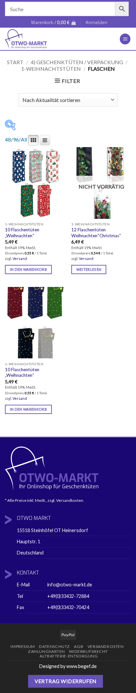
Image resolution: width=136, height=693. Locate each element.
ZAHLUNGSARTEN (46, 651)
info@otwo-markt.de (69, 584)
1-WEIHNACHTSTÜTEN (51, 68)
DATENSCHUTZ (54, 646)
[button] (53, 23)
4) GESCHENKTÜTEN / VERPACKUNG (77, 62)
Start (15, 62)
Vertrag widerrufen (65, 681)
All (24, 139)
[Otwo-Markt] (52, 39)
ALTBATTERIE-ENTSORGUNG (69, 656)
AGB (78, 646)
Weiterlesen (89, 269)
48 (8, 139)
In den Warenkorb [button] (28, 269)
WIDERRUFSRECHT (88, 651)
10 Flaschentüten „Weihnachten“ (22, 232)
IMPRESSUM (23, 646)
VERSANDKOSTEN (105, 646)
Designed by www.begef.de (68, 666)
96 (16, 139)
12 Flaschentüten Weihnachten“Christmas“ (96, 232)
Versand (20, 258)
